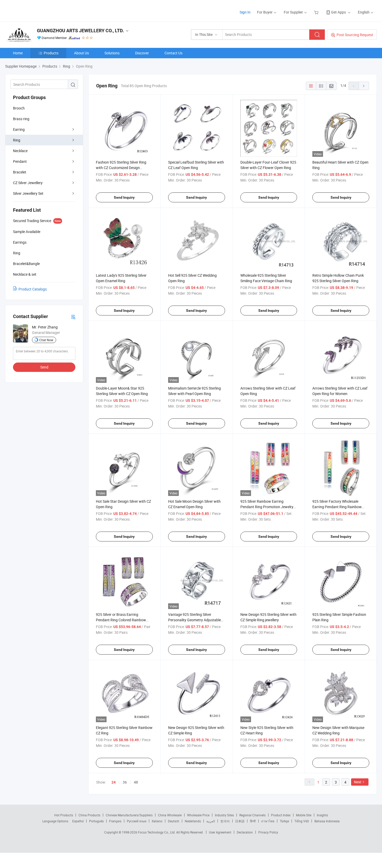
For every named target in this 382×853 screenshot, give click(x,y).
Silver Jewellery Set (28, 193)
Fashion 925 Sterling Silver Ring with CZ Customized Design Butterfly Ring (121, 168)
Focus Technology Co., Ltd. (157, 832)
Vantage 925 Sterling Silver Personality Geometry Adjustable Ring (194, 620)
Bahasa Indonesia (327, 821)
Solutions (112, 52)
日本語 (240, 821)
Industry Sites (224, 815)
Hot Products (63, 815)
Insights (322, 815)
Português (96, 821)
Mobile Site (303, 815)
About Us (81, 52)
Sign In (245, 12)
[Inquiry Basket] (317, 12)
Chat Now (46, 340)
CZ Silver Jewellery (28, 182)
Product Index (281, 815)
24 (113, 782)
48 (136, 782)
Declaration (245, 832)
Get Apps (338, 12)
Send (44, 367)
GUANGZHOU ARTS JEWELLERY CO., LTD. (80, 30)
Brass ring (21, 118)
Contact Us (173, 52)
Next (357, 781)
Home (18, 52)
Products (51, 52)
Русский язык (136, 821)
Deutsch (173, 821)
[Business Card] (73, 316)
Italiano (157, 821)
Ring (16, 140)
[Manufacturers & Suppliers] (38, 10)
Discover (142, 52)
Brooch (19, 108)
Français (115, 821)
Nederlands (193, 821)
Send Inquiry (124, 197)
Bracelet (19, 172)
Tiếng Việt (301, 821)
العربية (210, 821)
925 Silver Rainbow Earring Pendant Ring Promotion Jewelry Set (266, 507)
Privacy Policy (268, 832)
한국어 (225, 821)
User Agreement (220, 832)
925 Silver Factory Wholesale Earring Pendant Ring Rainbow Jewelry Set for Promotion (337, 507)
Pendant (20, 161)
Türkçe (284, 821)
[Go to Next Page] (364, 86)
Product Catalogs (32, 289)
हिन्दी (253, 821)
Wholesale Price (198, 815)
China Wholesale (170, 815)
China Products (89, 815)
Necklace (20, 150)
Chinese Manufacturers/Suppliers (129, 815)
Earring (19, 129)
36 (125, 782)
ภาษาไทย (267, 821)
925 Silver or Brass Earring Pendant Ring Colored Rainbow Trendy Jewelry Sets (121, 620)
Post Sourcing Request (355, 34)
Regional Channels (252, 815)
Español (78, 821)
